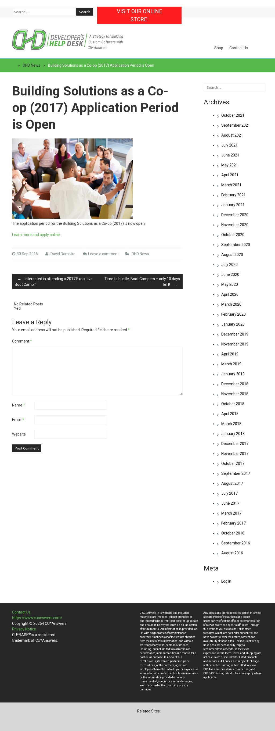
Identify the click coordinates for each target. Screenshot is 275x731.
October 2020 (232, 235)
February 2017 (233, 523)
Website (19, 434)
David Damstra (62, 254)
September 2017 (235, 473)
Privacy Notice (24, 629)
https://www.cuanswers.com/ (37, 618)
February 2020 (233, 314)
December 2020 (234, 215)
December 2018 (234, 384)
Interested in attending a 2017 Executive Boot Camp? (54, 282)
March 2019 (231, 364)
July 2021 (229, 145)
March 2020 (231, 304)
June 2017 (230, 503)
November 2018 (234, 394)
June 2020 (230, 274)
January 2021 (233, 205)
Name (18, 405)
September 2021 (235, 125)
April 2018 (229, 414)
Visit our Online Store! (139, 15)
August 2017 (232, 483)
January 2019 (233, 374)
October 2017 (232, 463)
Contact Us (238, 48)
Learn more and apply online (36, 235)
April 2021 (229, 175)
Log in (226, 581)
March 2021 (231, 185)
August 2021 (232, 135)
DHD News (31, 65)
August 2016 (232, 553)
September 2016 (235, 543)
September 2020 (235, 245)
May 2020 (229, 284)
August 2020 (232, 254)
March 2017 (231, 513)
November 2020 (234, 225)
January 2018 (233, 434)
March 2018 (231, 424)
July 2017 (229, 493)
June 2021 (230, 155)
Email (18, 420)
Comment (22, 341)
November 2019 (234, 344)
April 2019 (229, 354)
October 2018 (232, 404)
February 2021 (233, 195)
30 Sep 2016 (27, 254)
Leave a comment (103, 254)
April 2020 (229, 294)
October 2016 (232, 533)
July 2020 (229, 264)
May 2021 (229, 165)
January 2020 (233, 324)
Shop (218, 48)
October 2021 (232, 115)
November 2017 (234, 453)
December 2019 (234, 334)
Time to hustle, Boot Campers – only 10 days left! (142, 282)
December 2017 (234, 443)
